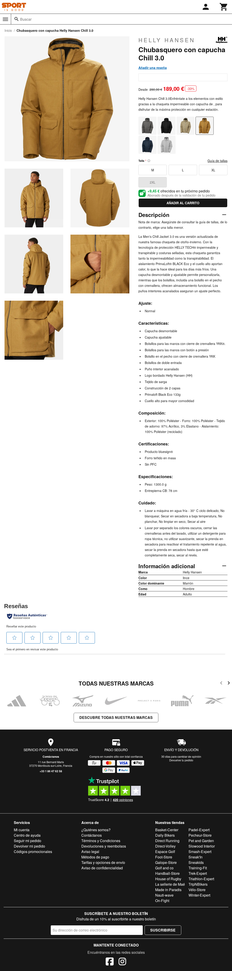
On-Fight (162, 900)
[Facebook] (109, 962)
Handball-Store (167, 873)
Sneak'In (195, 857)
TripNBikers (198, 884)
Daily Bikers (165, 835)
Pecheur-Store (200, 835)
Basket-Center (166, 829)
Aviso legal (90, 851)
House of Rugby (168, 878)
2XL (152, 182)
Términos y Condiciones (100, 840)
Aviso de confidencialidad (102, 867)
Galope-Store (166, 862)
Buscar (25, 19)
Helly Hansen (166, 40)
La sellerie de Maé (170, 884)
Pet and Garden (201, 840)
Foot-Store (163, 857)
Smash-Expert (199, 851)
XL (213, 170)
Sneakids (196, 862)
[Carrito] (223, 6)
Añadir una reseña (152, 67)
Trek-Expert (197, 873)
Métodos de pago (95, 857)
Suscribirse (163, 930)
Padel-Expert (199, 829)
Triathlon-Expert (201, 878)
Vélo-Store (196, 889)
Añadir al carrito (183, 203)
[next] (228, 684)
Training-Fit (197, 867)
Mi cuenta (21, 829)
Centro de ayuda (27, 835)
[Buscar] (16, 19)
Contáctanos (51, 756)
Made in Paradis (168, 889)
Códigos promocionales (33, 851)
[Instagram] (122, 962)
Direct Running (167, 840)
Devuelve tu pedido (181, 760)
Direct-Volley (165, 846)
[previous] (221, 684)
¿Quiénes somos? (96, 829)
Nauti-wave (164, 895)
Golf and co (164, 867)
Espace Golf (165, 851)
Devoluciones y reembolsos (103, 846)
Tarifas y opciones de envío (103, 862)
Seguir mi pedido (27, 840)
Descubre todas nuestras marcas (116, 717)
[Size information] (148, 160)
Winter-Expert (199, 895)
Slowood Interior (201, 846)
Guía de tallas (217, 160)
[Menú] (5, 19)
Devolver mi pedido (29, 846)
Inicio (8, 30)
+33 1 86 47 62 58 (51, 771)
